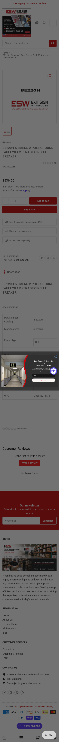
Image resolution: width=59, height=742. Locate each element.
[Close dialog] (56, 356)
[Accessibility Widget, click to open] (53, 371)
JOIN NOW (43, 380)
